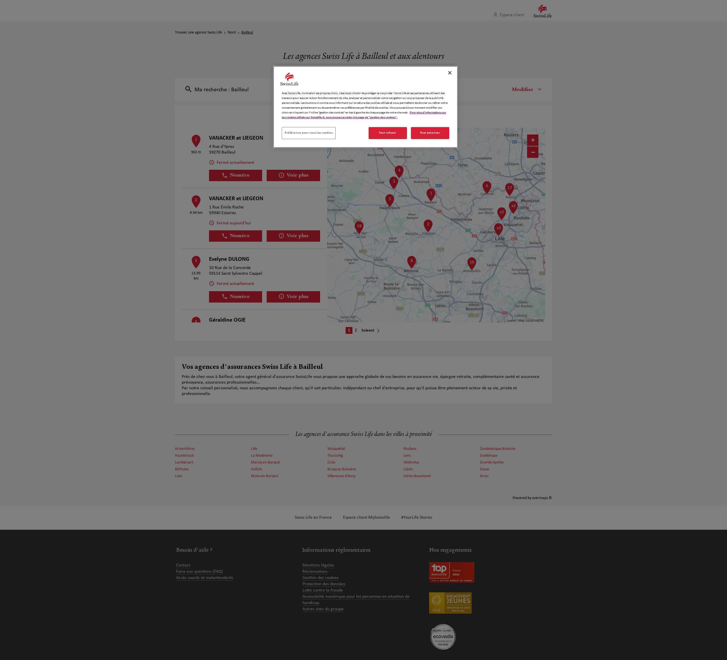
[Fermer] (450, 73)
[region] (365, 107)
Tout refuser (387, 133)
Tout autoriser (430, 133)
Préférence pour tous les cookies (309, 133)
